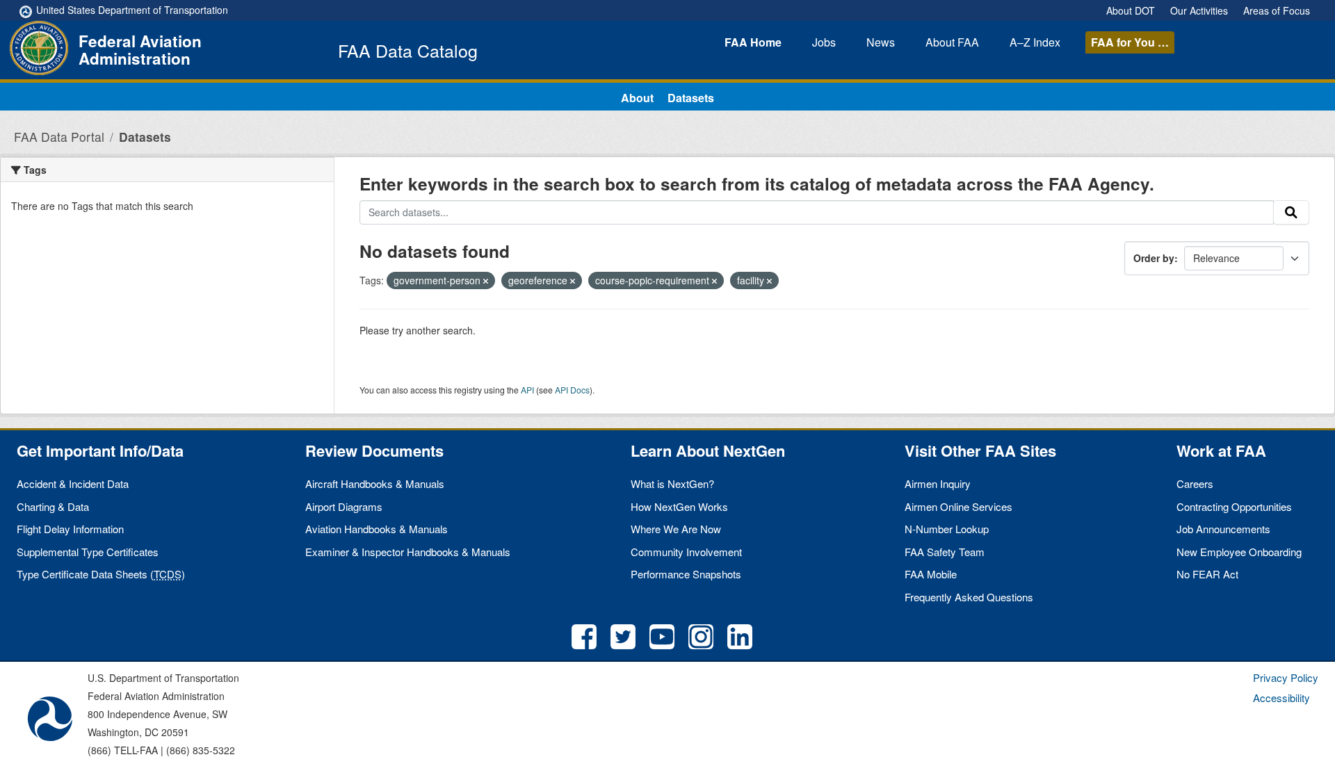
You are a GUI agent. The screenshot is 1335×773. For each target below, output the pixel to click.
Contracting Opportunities (1234, 506)
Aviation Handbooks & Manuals (376, 528)
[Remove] (485, 280)
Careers (1194, 483)
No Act (1207, 574)
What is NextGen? (672, 483)
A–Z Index (1035, 42)
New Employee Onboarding (1239, 551)
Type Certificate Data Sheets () (101, 574)
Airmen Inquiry (938, 483)
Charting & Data (53, 506)
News (880, 42)
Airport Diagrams (343, 506)
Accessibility (1281, 697)
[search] (1291, 212)
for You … (1130, 42)
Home (753, 42)
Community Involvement (686, 551)
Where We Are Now (676, 528)
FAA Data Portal (59, 136)
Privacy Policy (1285, 677)
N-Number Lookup (947, 528)
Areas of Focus (1276, 10)
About (952, 42)
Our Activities (1199, 10)
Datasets (691, 98)
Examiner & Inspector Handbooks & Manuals (407, 551)
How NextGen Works (679, 506)
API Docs (572, 390)
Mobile (931, 574)
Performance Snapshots (686, 574)
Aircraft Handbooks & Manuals (374, 483)
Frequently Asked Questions (969, 596)
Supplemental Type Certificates (88, 551)
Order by (1153, 258)
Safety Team (945, 551)
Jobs (824, 42)
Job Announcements (1223, 528)
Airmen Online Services (958, 506)
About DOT (1130, 10)
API (527, 390)
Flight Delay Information (70, 528)
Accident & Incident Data (73, 483)
